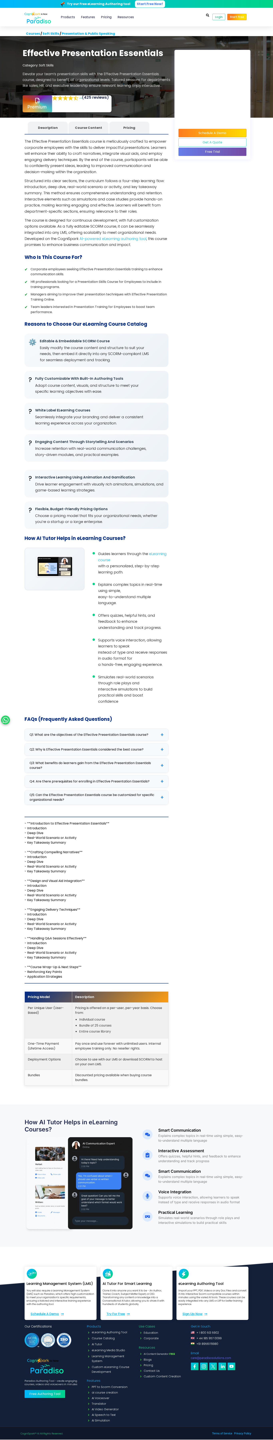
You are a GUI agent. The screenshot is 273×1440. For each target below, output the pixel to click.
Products (68, 17)
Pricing (106, 17)
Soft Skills (51, 33)
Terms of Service (222, 1433)
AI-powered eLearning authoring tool (113, 238)
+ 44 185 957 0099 (209, 1338)
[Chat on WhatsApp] (5, 720)
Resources (126, 17)
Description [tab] (48, 127)
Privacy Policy (242, 1433)
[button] (207, 15)
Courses (33, 33)
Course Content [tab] (88, 127)
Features (88, 17)
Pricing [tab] (129, 127)
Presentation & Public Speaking (88, 33)
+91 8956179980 (207, 1344)
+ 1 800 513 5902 (207, 1333)
